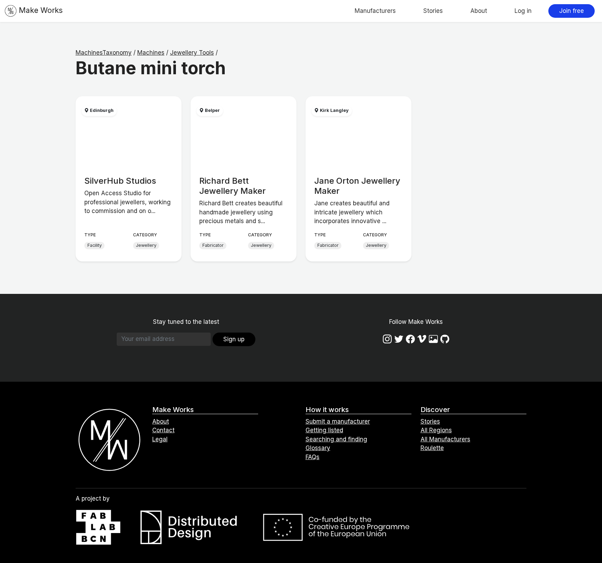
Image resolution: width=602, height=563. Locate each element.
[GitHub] (444, 339)
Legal (160, 439)
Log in (523, 10)
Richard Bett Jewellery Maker (232, 186)
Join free (571, 10)
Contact (163, 430)
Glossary (318, 447)
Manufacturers (375, 10)
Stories (433, 10)
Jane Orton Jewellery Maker (357, 186)
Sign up (234, 339)
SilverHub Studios (120, 181)
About (478, 10)
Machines (150, 52)
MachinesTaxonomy (104, 52)
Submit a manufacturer (338, 421)
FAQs (312, 457)
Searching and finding (336, 439)
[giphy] (433, 339)
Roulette (432, 447)
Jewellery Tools (192, 52)
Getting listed (324, 430)
